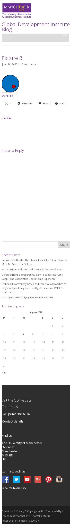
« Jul (4, 372)
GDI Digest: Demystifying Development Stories (27, 297)
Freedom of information (15, 516)
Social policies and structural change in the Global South (32, 269)
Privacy (20, 511)
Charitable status (40, 516)
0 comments (29, 64)
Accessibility (54, 511)
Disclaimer (7, 511)
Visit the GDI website (16, 400)
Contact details (12, 421)
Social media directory (14, 488)
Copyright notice (36, 511)
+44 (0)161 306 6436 (16, 414)
